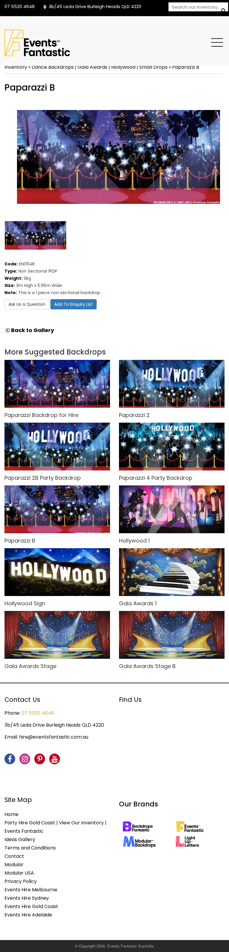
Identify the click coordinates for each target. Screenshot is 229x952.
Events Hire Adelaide (28, 914)
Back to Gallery (32, 330)
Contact (14, 856)
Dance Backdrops (53, 67)
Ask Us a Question (26, 304)
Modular (14, 864)
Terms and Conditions (30, 847)
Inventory (15, 67)
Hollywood (123, 67)
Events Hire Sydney (26, 898)
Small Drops (153, 67)
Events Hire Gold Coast (31, 906)
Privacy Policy (20, 881)
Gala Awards (92, 67)
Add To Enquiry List (73, 304)
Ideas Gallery (19, 839)
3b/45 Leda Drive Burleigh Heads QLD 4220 (95, 6)
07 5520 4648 (19, 6)
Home (11, 814)
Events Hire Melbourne (30, 889)
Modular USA (19, 873)
